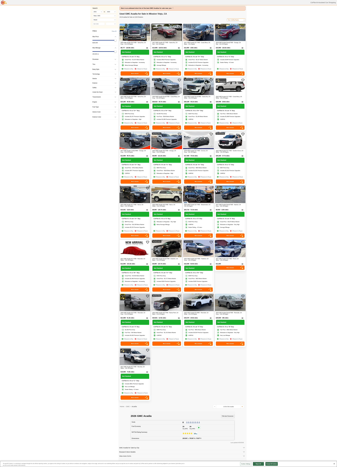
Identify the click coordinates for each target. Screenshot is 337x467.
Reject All (258, 464)
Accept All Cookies (271, 464)
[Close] (334, 464)
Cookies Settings (245, 464)
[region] (168, 464)
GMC (128, 406)
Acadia (134, 406)
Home (122, 406)
